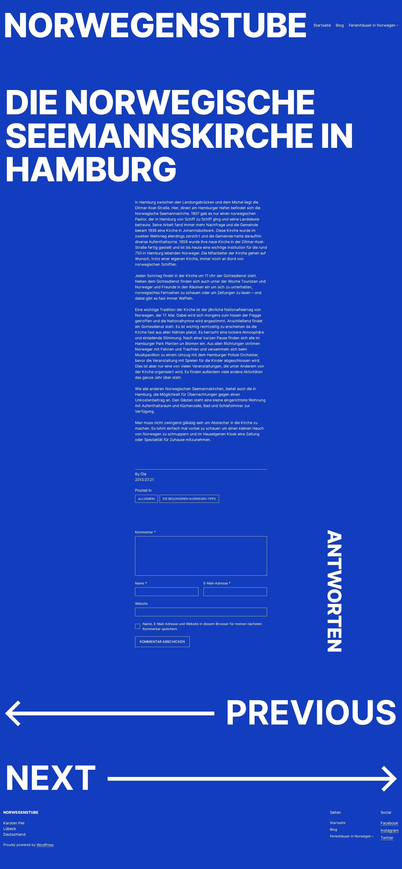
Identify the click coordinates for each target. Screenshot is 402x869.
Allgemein (146, 498)
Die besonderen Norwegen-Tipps (189, 498)
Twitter (387, 837)
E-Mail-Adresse (217, 583)
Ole (143, 474)
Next (51, 777)
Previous (311, 712)
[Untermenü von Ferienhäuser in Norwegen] (397, 25)
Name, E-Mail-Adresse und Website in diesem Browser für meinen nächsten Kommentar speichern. (202, 626)
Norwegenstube (155, 25)
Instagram (390, 830)
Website (141, 603)
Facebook (389, 823)
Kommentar (145, 532)
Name (141, 583)
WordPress (45, 845)
